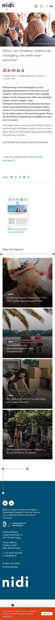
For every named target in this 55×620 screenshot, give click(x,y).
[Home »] (7, 6)
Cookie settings (10, 566)
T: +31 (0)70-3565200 (13, 552)
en (51, 6)
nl (46, 6)
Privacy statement (11, 563)
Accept (47, 614)
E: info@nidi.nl (9, 555)
